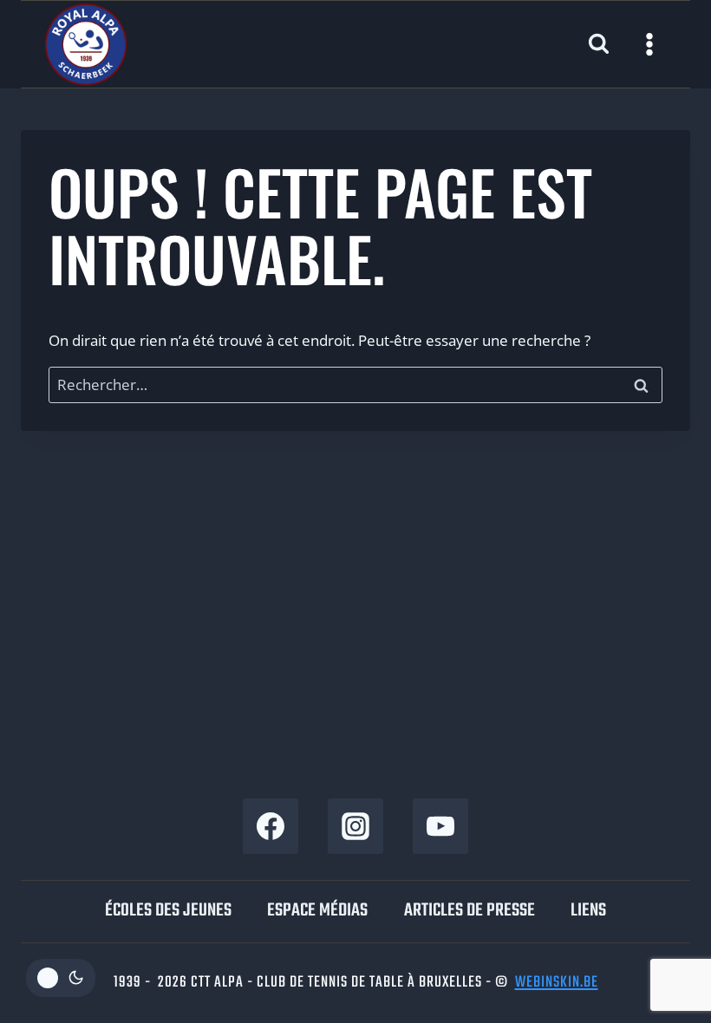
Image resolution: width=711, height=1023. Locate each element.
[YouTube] (440, 826)
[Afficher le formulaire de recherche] (598, 44)
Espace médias (317, 910)
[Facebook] (270, 826)
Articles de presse (469, 910)
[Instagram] (355, 826)
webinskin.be (556, 982)
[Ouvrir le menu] (649, 44)
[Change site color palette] (60, 978)
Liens (588, 910)
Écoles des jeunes (168, 910)
